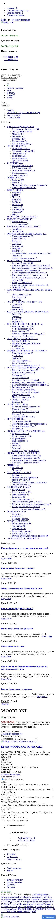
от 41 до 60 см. (27, 790)
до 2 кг (7, 812)
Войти (4, 20)
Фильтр (5, 704)
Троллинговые (20, 161)
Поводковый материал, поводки (28, 333)
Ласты (15, 443)
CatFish (16, 202)
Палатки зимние (21, 492)
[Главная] (8, 85)
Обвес (16, 299)
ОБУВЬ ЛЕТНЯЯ (16, 419)
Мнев (16, 197)
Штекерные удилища (22, 143)
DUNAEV (17, 346)
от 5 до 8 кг (32, 812)
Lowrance (17, 246)
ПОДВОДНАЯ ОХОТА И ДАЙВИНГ (26, 431)
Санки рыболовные (22, 499)
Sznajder (16, 229)
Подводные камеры (22, 236)
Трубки (16, 448)
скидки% (11, 95)
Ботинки (17, 516)
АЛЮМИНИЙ (21, 820)
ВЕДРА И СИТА (21, 341)
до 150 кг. (43, 805)
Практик (17, 251)
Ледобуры (18, 489)
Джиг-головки (19, 363)
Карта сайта (12, 856)
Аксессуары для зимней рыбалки (28, 509)
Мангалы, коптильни (23, 397)
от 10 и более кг (11, 815)
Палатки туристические (25, 370)
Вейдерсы (17, 428)
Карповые (18, 139)
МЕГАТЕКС (19, 287)
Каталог (5, 105)
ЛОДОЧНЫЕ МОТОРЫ (19, 219)
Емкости (17, 309)
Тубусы (16, 316)
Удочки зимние (20, 494)
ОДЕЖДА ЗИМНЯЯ (18, 521)
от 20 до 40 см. (10, 790)
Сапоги (17, 514)
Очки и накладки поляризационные (30, 285)
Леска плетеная (20, 331)
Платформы (19, 297)
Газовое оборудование (23, 390)
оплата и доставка (15, 88)
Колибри (17, 204)
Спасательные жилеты (23, 416)
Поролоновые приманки (24, 187)
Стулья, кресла (13, 115)
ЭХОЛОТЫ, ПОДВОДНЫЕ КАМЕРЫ (26, 234)
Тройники (17, 358)
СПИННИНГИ (16, 146)
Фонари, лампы (20, 399)
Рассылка (11, 887)
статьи (10, 97)
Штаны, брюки (20, 414)
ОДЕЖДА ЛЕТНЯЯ (17, 404)
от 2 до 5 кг (18, 812)
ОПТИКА (13, 465)
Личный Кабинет (15, 880)
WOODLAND (13, 117)
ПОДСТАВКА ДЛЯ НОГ (36, 784)
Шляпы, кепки (20, 409)
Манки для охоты (21, 480)
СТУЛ (18, 784)
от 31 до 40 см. (27, 797)
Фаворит (17, 207)
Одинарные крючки (22, 353)
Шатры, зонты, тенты (23, 372)
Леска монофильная (22, 326)
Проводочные (20, 175)
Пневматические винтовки (26, 458)
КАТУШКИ (15, 163)
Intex (15, 214)
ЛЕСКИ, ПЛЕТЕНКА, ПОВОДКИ (25, 324)
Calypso (16, 243)
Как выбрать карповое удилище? (17, 568)
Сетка (16, 731)
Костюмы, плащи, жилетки (26, 407)
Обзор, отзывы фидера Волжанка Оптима (21, 588)
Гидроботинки (19, 438)
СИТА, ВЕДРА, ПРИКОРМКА (22, 338)
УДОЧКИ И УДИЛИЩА (20, 126)
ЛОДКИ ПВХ (15, 190)
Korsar (16, 200)
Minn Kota (18, 231)
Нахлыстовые (19, 141)
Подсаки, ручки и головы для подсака (31, 265)
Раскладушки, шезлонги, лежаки (28, 382)
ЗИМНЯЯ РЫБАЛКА (19, 487)
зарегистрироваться (21, 20)
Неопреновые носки (22, 436)
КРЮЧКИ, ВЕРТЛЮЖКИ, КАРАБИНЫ (27, 351)
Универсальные (21, 148)
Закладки (11, 885)
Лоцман (16, 192)
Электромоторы (20, 224)
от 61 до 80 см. (44, 790)
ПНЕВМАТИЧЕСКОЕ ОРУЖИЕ (23, 453)
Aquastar (17, 212)
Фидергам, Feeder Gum (23, 336)
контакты (11, 93)
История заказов (14, 882)
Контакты (11, 854)
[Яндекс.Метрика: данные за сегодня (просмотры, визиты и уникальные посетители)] (10, 916)
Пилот (16, 195)
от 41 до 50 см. (44, 797)
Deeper (16, 241)
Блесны (17, 182)
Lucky (16, 248)
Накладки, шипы (20, 519)
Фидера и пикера (22, 131)
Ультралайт (19, 153)
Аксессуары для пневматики (26, 463)
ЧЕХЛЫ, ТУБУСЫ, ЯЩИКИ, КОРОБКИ (28, 312)
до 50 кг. (8, 805)
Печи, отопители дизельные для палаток (31, 504)
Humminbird (19, 238)
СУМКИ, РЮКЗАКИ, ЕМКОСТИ (24, 302)
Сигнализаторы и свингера (26, 270)
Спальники (18, 375)
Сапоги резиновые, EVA (24, 426)
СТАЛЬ (7, 820)
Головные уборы (21, 533)
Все (5, 779)
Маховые (18, 134)
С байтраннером (21, 168)
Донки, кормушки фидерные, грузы (29, 273)
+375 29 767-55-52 (11, 57)
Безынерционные (22, 165)
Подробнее (6, 558)
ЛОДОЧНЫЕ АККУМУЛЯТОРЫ (24, 226)
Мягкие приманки (29, 185)
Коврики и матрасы (22, 387)
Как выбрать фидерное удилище (17, 608)
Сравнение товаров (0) (11, 734)
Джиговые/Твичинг (23, 151)
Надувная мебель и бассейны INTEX (30, 385)
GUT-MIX (18, 348)
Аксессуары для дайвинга (25, 450)
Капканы (17, 475)
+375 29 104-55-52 (11, 60)
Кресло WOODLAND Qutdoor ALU (22, 746)
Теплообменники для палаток (27, 502)
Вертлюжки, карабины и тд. (26, 365)
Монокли (17, 470)
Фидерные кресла (21, 295)
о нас (9, 90)
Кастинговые (19, 158)
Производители (14, 859)
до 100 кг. (19, 805)
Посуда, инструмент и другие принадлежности (25, 393)
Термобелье (18, 526)
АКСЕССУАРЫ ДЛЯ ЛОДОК (22, 217)
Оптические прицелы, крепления (29, 460)
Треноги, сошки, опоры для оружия (29, 482)
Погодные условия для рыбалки (17, 629)
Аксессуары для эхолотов (24, 258)
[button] (49, 917)
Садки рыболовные (22, 263)
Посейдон (18, 209)
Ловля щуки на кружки (12, 646)
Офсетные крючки (22, 360)
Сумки (17, 304)
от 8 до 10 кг (47, 812)
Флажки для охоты (21, 485)
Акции (10, 870)
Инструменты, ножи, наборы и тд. (30, 275)
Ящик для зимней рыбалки (26, 506)
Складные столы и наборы (25, 380)
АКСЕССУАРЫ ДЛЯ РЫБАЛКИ (24, 260)
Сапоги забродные (29, 424)
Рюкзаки (17, 307)
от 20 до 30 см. (10, 797)
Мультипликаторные (23, 170)
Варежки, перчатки (22, 531)
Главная (10, 110)
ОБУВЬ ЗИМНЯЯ (16, 511)
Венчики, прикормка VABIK (26, 343)
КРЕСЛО (8, 784)
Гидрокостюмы (20, 433)
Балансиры (18, 497)
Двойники (17, 355)
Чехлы (16, 314)
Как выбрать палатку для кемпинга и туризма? (24, 548)
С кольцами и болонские (25, 129)
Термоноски (19, 528)
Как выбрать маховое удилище (16, 689)
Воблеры (18, 180)
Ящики (16, 319)
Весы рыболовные (22, 282)
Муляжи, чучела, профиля (25, 477)
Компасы (17, 402)
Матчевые (18, 136)
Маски (16, 446)
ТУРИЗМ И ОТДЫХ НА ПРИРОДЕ (23, 112)
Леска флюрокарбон (22, 329)
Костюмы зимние (21, 523)
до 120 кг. (31, 805)
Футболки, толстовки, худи (25, 411)
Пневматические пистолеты (26, 455)
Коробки (17, 321)
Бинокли (17, 467)
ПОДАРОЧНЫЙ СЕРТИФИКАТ (23, 538)
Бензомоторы (19, 221)
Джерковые (18, 156)
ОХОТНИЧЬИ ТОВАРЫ (19, 472)
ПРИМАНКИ (15, 178)
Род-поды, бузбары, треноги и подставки (32, 268)
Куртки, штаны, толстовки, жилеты (30, 536)
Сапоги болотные (21, 421)
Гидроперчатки (20, 441)
